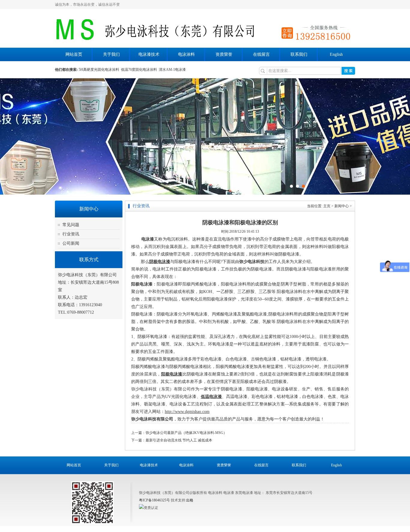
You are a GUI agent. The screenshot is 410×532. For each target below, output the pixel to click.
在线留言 (261, 54)
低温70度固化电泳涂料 (140, 69)
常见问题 (70, 225)
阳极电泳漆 (141, 284)
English (336, 54)
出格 (189, 500)
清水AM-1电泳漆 (173, 69)
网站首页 (73, 54)
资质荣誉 (224, 54)
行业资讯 (70, 234)
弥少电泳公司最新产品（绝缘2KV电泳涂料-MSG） (186, 433)
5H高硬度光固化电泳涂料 (100, 69)
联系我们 (299, 54)
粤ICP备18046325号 (154, 500)
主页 (326, 206)
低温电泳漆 (211, 396)
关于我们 (111, 54)
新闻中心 (341, 206)
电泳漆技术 (148, 54)
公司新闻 (70, 243)
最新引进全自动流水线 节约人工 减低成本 (179, 440)
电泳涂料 (186, 54)
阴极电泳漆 (159, 261)
